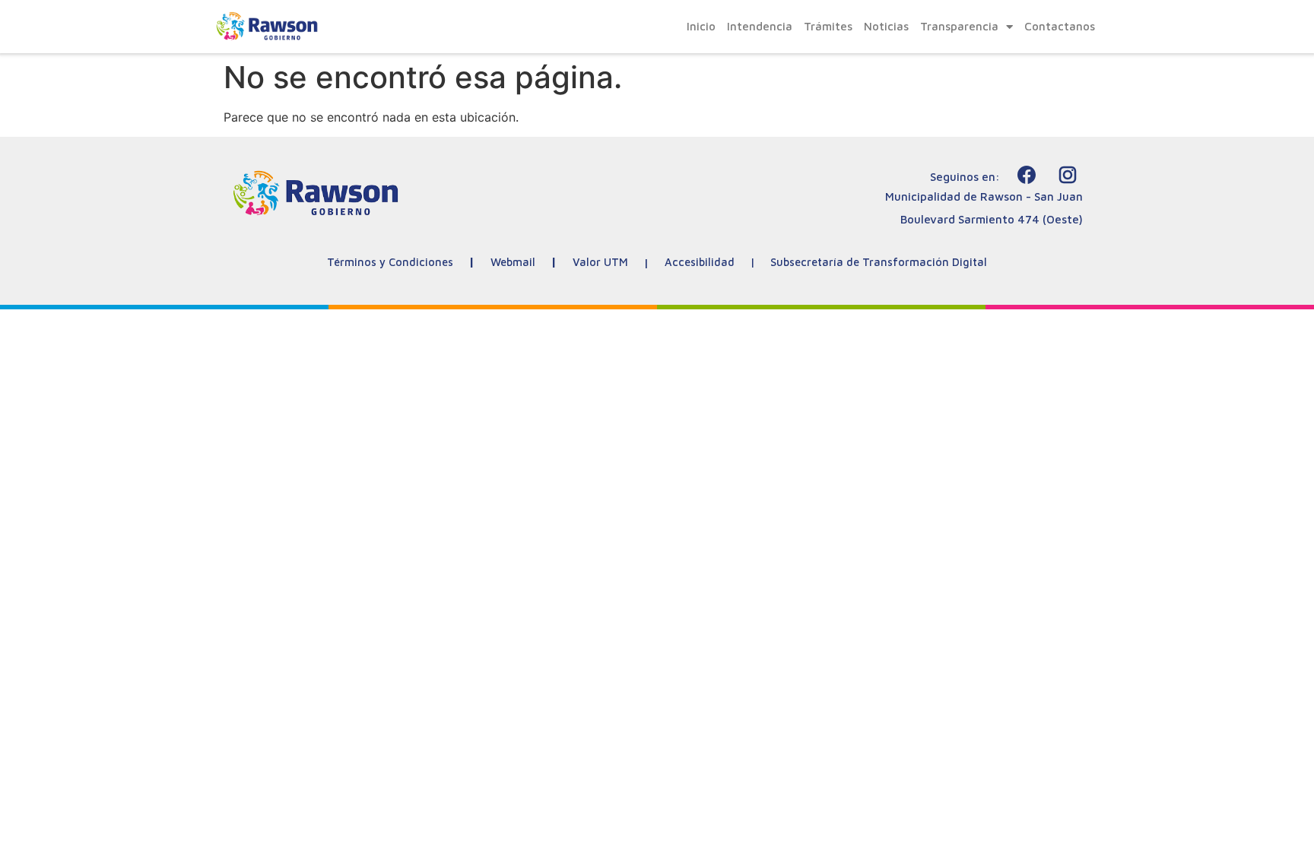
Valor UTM (600, 261)
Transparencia (959, 26)
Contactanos (1059, 26)
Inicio (701, 26)
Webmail (512, 261)
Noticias (886, 26)
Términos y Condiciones (390, 261)
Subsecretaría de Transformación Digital (878, 261)
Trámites (828, 26)
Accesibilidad (700, 261)
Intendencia (759, 26)
